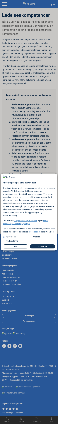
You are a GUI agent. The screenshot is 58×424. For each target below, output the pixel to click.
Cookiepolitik (34, 232)
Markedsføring (12, 241)
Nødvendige (11, 237)
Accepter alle (42, 246)
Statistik (36, 237)
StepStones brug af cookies (25, 221)
